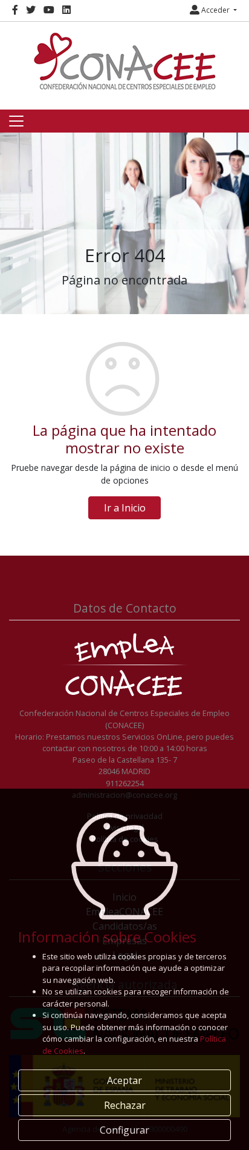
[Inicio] (124, 61)
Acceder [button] (215, 10)
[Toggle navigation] (16, 121)
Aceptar (124, 1080)
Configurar (124, 1130)
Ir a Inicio (125, 507)
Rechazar (125, 1105)
